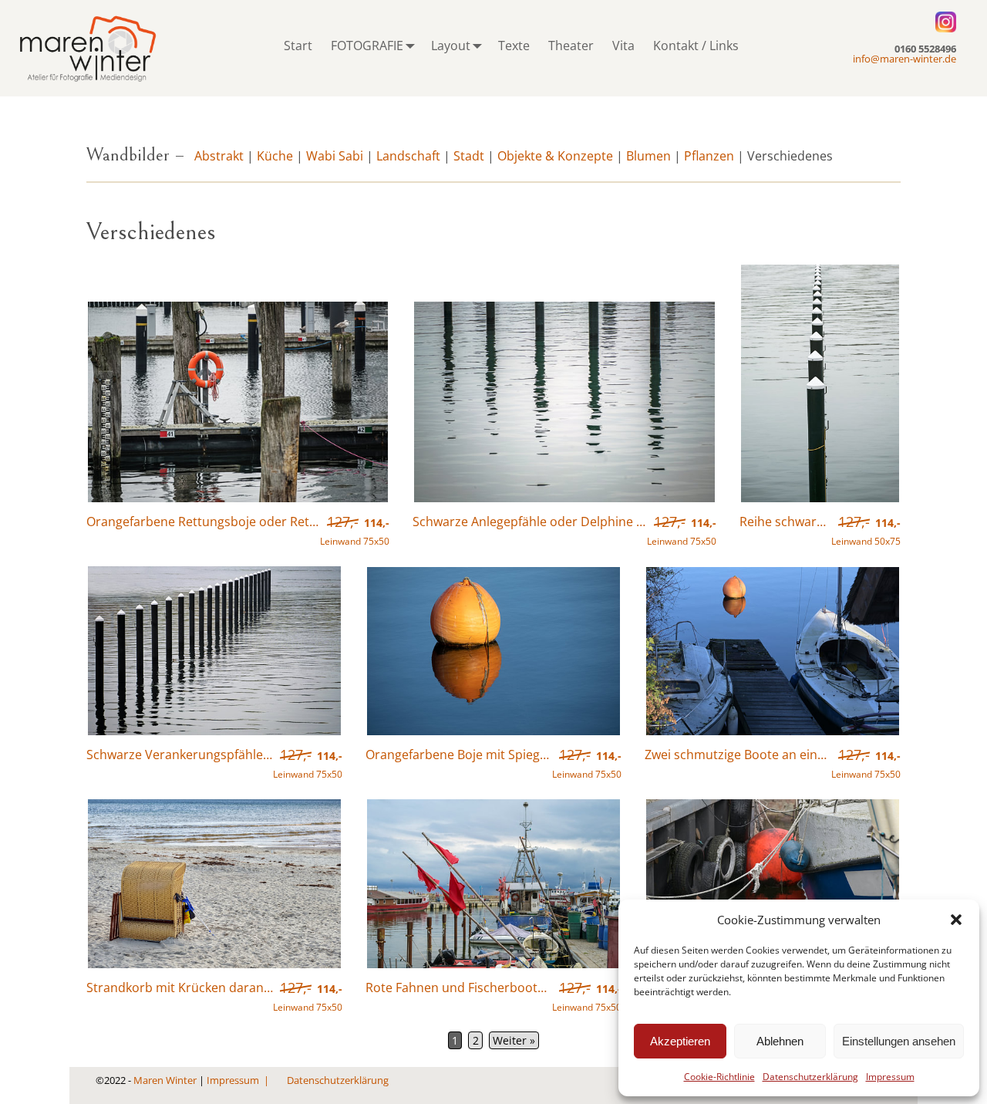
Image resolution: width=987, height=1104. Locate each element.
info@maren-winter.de (904, 59)
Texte (514, 45)
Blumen (648, 155)
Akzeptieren (680, 1041)
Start (298, 45)
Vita (623, 45)
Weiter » (514, 1040)
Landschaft (408, 155)
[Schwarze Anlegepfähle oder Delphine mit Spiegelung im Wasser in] (564, 499)
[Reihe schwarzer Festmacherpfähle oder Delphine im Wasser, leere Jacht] (820, 499)
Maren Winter (165, 1080)
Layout (450, 45)
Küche (275, 155)
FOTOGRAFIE (367, 45)
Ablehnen (779, 1041)
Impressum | (239, 1080)
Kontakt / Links (696, 45)
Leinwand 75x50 (354, 531)
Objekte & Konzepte (555, 155)
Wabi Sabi (334, 155)
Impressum (890, 1076)
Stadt (468, 155)
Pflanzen (709, 155)
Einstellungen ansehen (898, 1041)
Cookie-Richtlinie (719, 1076)
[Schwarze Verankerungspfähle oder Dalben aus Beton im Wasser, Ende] (214, 732)
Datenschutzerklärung (810, 1076)
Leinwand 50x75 (866, 531)
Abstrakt (219, 155)
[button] (956, 919)
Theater (571, 45)
